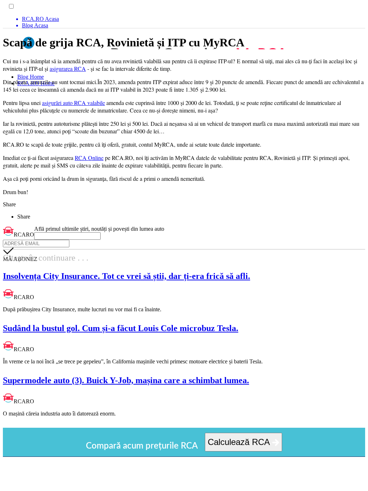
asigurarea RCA (68, 68)
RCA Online (89, 157)
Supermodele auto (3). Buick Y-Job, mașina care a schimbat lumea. (126, 380)
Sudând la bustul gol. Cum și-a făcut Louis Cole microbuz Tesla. (120, 328)
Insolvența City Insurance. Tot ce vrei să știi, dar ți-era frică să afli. (126, 276)
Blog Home (30, 77)
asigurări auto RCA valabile (73, 102)
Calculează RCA (240, 442)
